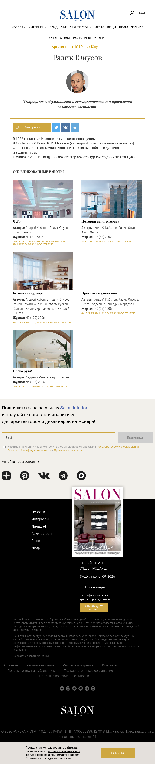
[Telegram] (75, 127)
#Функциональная (37, 322)
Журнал (137, 27)
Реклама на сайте (40, 665)
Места (99, 27)
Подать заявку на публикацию (31, 671)
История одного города (100, 221)
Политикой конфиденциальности (29, 450)
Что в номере (94, 587)
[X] (56, 127)
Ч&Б (17, 221)
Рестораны (82, 38)
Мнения (100, 38)
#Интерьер (19, 241)
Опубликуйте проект (94, 607)
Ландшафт (58, 27)
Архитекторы (80, 27)
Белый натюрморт (28, 293)
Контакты (110, 665)
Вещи (111, 27)
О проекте (10, 665)
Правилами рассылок (68, 450)
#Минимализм (22, 244)
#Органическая (35, 387)
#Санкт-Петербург (42, 244)
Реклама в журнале (78, 665)
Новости (19, 27)
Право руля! (22, 371)
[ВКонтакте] (65, 127)
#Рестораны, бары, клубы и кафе (46, 241)
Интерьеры (37, 27)
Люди (123, 27)
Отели (65, 38)
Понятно (118, 753)
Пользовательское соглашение (88, 671)
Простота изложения (99, 293)
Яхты (53, 38)
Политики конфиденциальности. (49, 758)
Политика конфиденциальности (64, 676)
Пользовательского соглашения (118, 446)
